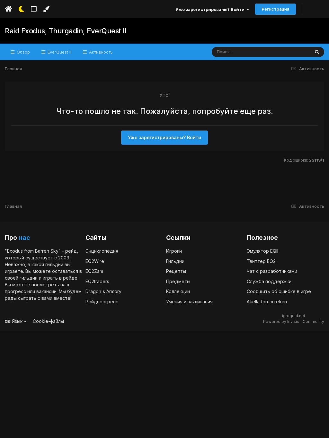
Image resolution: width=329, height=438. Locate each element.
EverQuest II (58, 52)
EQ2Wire (94, 261)
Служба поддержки (269, 281)
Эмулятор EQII (262, 251)
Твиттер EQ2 (261, 261)
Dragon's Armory (103, 291)
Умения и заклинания (189, 301)
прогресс (15, 291)
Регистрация (275, 9)
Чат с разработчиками (272, 271)
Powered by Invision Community (293, 321)
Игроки (174, 251)
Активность (100, 52)
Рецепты (176, 271)
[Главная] (8, 9)
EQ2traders (97, 281)
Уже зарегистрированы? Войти (210, 9)
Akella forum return (267, 301)
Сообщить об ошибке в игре (279, 291)
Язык (17, 321)
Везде (295, 51)
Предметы (178, 281)
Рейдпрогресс (101, 301)
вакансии (46, 291)
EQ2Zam (94, 271)
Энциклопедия (101, 251)
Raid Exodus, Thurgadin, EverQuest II (65, 31)
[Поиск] (317, 52)
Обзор (22, 52)
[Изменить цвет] (46, 9)
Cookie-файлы (48, 321)
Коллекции (178, 291)
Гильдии (175, 261)
